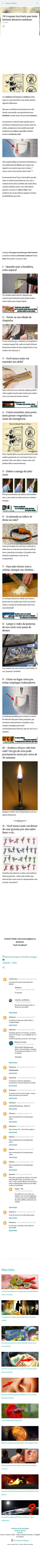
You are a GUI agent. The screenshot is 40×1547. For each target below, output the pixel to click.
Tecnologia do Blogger (21, 1540)
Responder (13, 1013)
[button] (3, 26)
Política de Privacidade (20, 1528)
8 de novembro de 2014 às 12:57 (26, 1067)
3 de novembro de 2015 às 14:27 (24, 1149)
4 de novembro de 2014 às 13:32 (27, 979)
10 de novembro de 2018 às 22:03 (26, 1222)
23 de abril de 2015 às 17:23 (24, 1113)
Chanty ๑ (12, 1113)
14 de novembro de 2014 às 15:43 (25, 989)
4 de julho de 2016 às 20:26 (23, 1002)
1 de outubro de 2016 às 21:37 (24, 1191)
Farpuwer (12, 1067)
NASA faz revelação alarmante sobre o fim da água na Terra (19, 1443)
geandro (12, 1174)
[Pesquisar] (37, 3)
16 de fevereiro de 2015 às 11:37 (26, 1103)
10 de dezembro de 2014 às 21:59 (26, 1090)
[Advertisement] (20, 51)
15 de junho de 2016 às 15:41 (24, 1174)
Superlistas (6, 963)
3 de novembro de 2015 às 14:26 (24, 1137)
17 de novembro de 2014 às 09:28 (26, 1077)
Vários (14, 963)
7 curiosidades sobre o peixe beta (11, 1420)
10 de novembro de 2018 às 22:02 (26, 1212)
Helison (12, 1137)
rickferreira (13, 979)
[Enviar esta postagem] (3, 960)
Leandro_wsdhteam (22, 1000)
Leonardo (12, 1078)
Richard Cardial (20, 1042)
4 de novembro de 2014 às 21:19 (26, 1017)
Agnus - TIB (19, 1189)
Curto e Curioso (11, 3)
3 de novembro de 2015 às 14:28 (24, 1162)
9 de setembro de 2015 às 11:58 (25, 1126)
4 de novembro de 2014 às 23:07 (26, 1029)
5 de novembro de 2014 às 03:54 (25, 1044)
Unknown (12, 1017)
